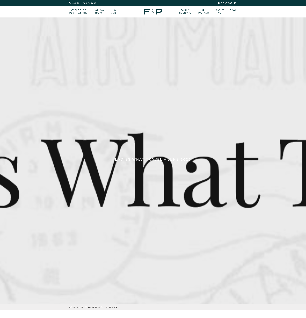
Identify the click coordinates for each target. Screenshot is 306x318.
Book (233, 10)
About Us (220, 11)
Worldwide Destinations (78, 11)
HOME (72, 307)
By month (115, 11)
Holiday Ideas (99, 11)
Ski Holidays (203, 11)
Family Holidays (185, 11)
